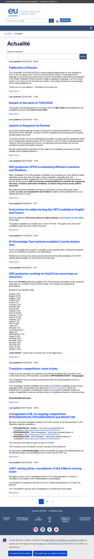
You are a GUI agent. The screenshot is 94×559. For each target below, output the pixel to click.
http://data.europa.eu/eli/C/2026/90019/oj (41, 434)
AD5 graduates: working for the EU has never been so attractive (43, 275)
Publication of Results (23, 67)
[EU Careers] (49, 13)
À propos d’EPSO (39, 511)
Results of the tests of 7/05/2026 (31, 103)
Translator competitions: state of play (33, 368)
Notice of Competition (57, 388)
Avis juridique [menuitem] (38, 519)
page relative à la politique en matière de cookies (65, 540)
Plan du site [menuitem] (50, 520)
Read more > (14, 91)
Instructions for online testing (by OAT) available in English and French (46, 211)
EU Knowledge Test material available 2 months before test (44, 243)
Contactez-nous (55, 511)
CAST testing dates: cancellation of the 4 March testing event (45, 470)
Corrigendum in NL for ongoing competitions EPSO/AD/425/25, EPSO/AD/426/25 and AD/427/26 (42, 415)
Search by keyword (15, 52)
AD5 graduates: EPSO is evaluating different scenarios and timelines (44, 168)
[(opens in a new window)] (35, 531)
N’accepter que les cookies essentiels (50, 553)
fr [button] (57, 21)
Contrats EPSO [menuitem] (6, 519)
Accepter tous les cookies (20, 553)
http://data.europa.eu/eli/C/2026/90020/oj (42, 439)
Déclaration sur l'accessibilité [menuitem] (22, 519)
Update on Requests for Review (29, 125)
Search (83, 56)
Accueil (8, 34)
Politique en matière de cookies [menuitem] (65, 520)
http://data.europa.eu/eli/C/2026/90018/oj (41, 430)
